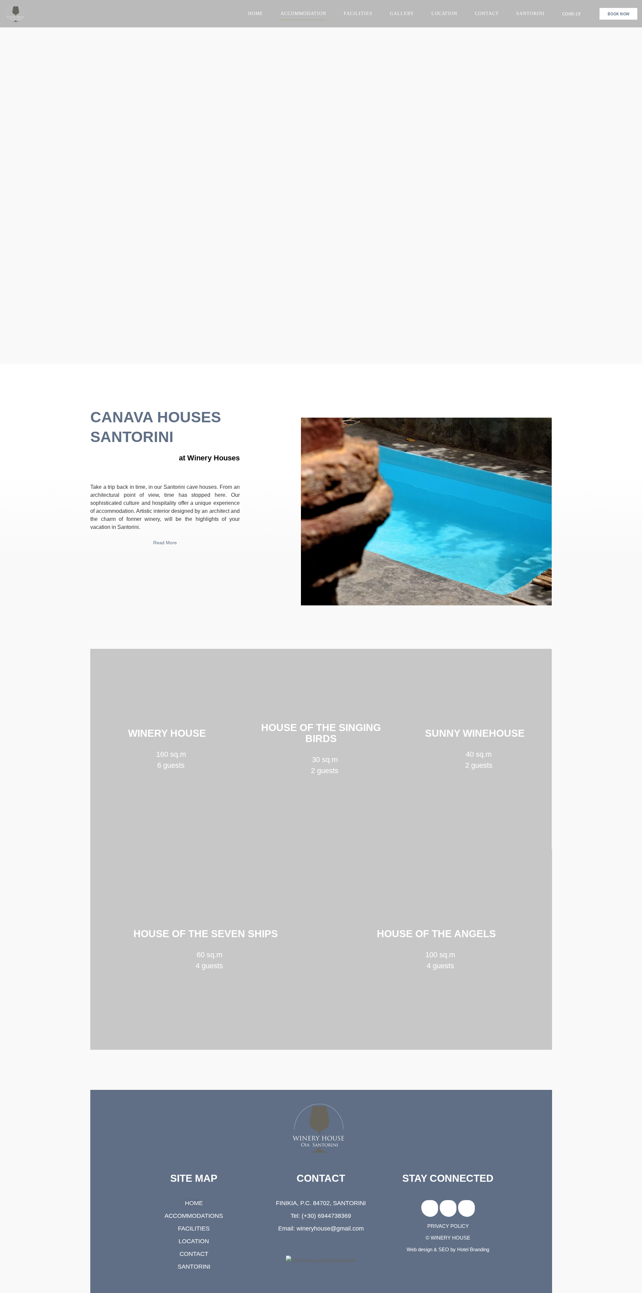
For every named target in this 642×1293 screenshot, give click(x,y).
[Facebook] (429, 1208)
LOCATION (444, 13)
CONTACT (487, 13)
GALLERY (402, 13)
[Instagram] (448, 1208)
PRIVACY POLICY (448, 1226)
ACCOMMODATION (303, 13)
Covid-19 (571, 14)
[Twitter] (466, 1208)
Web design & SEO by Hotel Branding (448, 1249)
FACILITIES (358, 13)
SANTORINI (530, 13)
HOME (255, 13)
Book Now (618, 14)
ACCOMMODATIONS (194, 1215)
